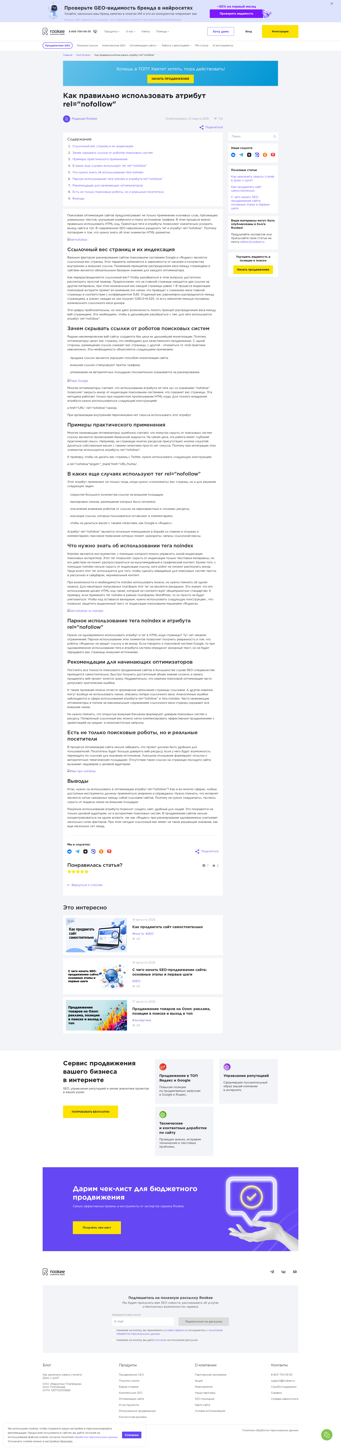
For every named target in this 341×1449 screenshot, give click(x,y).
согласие (161, 1340)
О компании (205, 1365)
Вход (248, 31)
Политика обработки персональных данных (270, 1430)
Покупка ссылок (87, 45)
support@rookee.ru (283, 1380)
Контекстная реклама (133, 1417)
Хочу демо (221, 31)
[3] (78, 871)
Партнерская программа (210, 1374)
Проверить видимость (236, 13)
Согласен (132, 1435)
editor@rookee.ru (252, 242)
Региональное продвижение (137, 1411)
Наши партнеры (205, 1392)
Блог (47, 1365)
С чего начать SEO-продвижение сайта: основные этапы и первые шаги (250, 202)
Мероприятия (204, 1386)
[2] (74, 871)
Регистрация (280, 31)
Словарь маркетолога (284, 1398)
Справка (276, 1392)
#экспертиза (141, 1020)
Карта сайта (202, 1405)
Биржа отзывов (128, 1386)
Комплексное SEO (113, 45)
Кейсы (146, 31)
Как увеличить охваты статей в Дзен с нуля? (252, 178)
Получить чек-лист (97, 1227)
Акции (199, 1380)
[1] (69, 871)
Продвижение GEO (131, 1374)
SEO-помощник (205, 1398)
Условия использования (210, 1411)
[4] (82, 871)
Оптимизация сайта (142, 45)
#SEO (149, 933)
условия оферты (174, 1330)
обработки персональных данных (96, 1437)
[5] (86, 871)
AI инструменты (223, 45)
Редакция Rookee (84, 118)
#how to (138, 933)
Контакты (279, 1365)
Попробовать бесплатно (90, 1111)
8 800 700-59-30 (80, 31)
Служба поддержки (283, 1386)
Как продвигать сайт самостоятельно (167, 927)
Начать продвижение (170, 79)
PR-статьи (201, 45)
